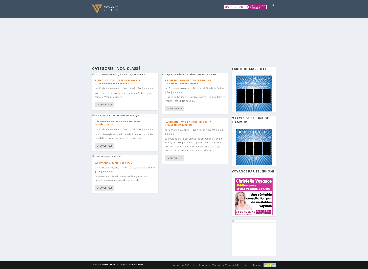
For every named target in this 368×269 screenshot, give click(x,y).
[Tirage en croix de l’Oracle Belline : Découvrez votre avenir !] (195, 74)
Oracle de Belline (215, 88)
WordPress (137, 264)
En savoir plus (104, 104)
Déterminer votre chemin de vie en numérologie (117, 123)
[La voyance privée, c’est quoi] (125, 156)
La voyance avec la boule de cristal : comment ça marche (189, 123)
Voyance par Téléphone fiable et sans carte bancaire (236, 265)
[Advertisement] (184, 39)
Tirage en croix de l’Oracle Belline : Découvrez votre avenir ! (188, 82)
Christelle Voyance (109, 88)
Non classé (129, 88)
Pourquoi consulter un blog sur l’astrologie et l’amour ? (117, 82)
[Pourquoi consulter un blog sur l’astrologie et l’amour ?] (125, 74)
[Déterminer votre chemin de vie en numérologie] (125, 115)
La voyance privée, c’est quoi (114, 162)
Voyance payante (145, 167)
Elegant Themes (110, 264)
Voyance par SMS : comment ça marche (191, 265)
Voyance (210, 129)
